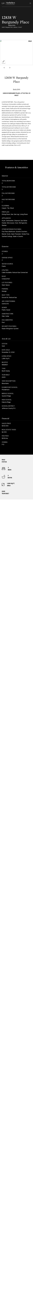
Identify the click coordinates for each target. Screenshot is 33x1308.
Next (9, 67)
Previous (4, 67)
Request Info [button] (16, 153)
